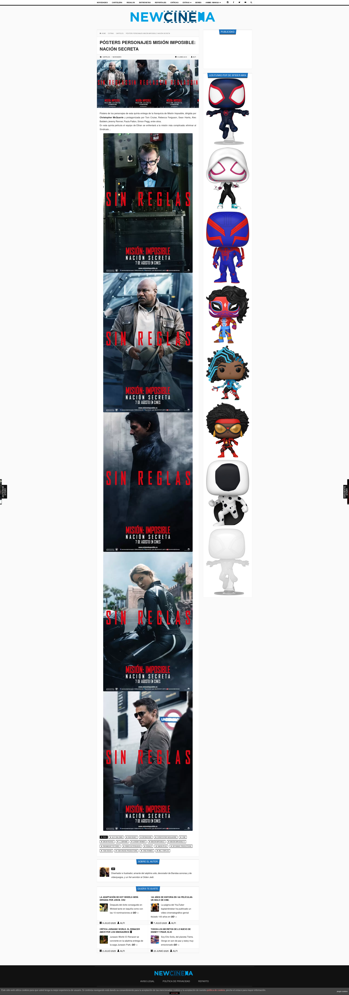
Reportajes (160, 2)
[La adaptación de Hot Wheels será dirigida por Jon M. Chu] (104, 907)
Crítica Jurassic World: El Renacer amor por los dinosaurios (120, 930)
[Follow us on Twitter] (239, 2)
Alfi (194, 57)
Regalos (131, 2)
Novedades (102, 2)
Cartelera (117, 2)
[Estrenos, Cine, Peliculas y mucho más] (174, 16)
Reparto (203, 981)
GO (136, 912)
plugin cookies (342, 991)
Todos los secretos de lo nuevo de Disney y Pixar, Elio (171, 930)
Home (104, 33)
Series (198, 2)
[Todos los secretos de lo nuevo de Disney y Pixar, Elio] (155, 939)
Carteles (120, 33)
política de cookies (216, 990)
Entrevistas (145, 2)
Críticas (174, 2)
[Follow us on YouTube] (245, 2)
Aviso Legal (147, 981)
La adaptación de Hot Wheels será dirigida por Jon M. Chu (119, 898)
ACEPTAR (174, 993)
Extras (186, 2)
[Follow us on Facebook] (233, 2)
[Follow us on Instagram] (228, 2)
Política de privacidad (176, 981)
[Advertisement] (227, 52)
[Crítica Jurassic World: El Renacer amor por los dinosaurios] (104, 939)
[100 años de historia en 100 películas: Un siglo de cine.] (155, 907)
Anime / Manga (212, 2)
